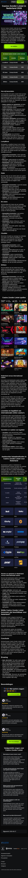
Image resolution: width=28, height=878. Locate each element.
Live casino (9, 301)
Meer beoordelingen (14, 741)
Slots (23, 301)
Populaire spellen (3, 301)
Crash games (15, 301)
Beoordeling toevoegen (14, 694)
